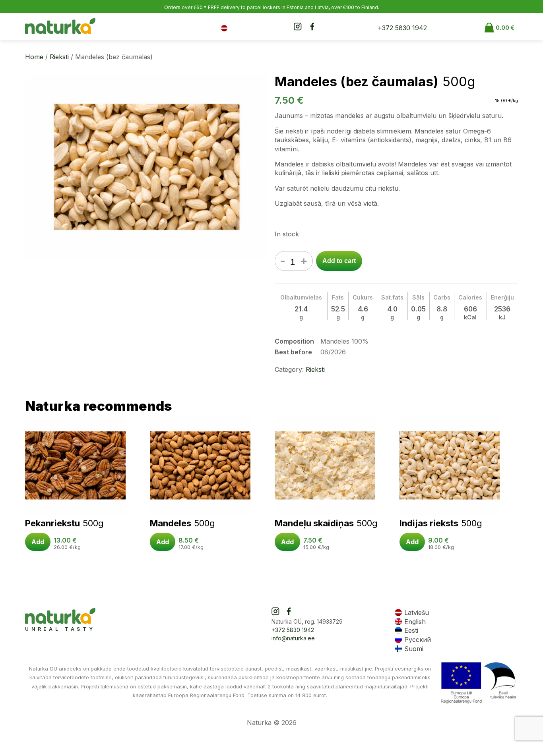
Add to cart (339, 260)
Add (37, 542)
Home (34, 57)
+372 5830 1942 (402, 28)
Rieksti (59, 57)
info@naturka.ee (293, 638)
